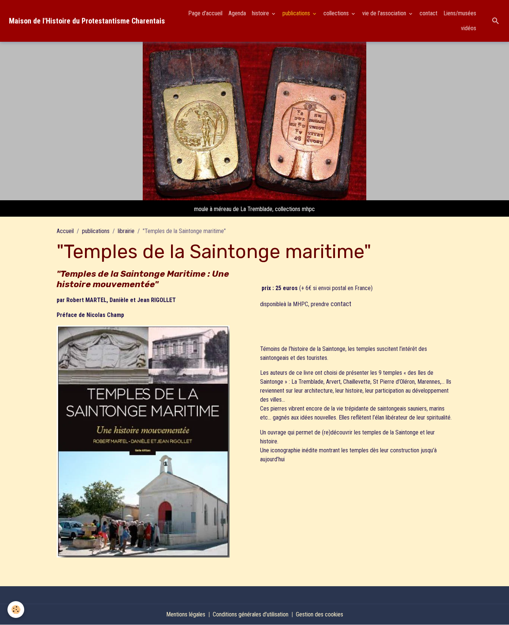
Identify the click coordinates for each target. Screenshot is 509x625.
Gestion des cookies (319, 614)
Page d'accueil (205, 13)
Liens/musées (459, 13)
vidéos (468, 28)
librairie (126, 231)
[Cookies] (15, 609)
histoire (261, 13)
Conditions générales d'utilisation (250, 614)
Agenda (237, 13)
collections (336, 13)
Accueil (65, 231)
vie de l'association (385, 13)
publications (297, 13)
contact (428, 13)
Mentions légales (185, 614)
